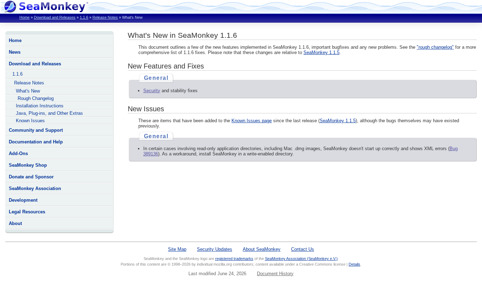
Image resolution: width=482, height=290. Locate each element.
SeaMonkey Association (35, 188)
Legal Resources (27, 211)
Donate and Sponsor (31, 176)
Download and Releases (55, 17)
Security (151, 90)
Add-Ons (18, 153)
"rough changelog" (435, 47)
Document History (275, 273)
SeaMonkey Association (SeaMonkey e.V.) (301, 258)
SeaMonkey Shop (28, 165)
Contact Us (302, 249)
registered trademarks (234, 258)
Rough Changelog (36, 98)
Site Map (177, 249)
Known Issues (30, 120)
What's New (28, 91)
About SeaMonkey (262, 249)
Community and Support (36, 130)
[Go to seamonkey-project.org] (46, 11)
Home (24, 17)
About (15, 223)
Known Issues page (251, 120)
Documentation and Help (36, 141)
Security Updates (214, 249)
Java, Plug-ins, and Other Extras (49, 113)
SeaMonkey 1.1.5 (321, 52)
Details (354, 264)
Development (23, 200)
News (14, 52)
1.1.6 (84, 17)
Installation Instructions (40, 105)
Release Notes (105, 17)
